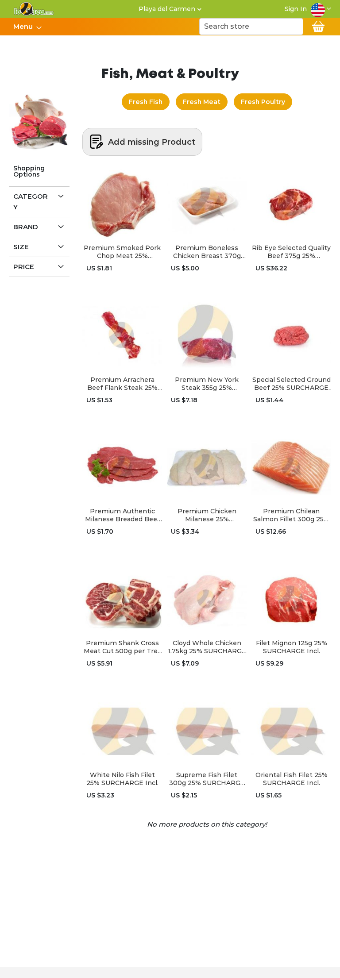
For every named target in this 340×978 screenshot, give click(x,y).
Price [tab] (23, 266)
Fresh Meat (201, 102)
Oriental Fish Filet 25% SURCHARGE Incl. (291, 779)
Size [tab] (21, 247)
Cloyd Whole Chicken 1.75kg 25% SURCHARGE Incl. (207, 647)
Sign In (296, 9)
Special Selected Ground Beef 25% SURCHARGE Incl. (291, 384)
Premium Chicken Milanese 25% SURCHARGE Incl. (207, 515)
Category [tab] (30, 201)
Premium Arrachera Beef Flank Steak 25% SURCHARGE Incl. (122, 384)
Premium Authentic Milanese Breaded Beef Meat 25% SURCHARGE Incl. (122, 515)
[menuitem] (25, 26)
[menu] (27, 26)
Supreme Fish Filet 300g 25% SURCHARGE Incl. (207, 779)
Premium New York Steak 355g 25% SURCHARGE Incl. (207, 384)
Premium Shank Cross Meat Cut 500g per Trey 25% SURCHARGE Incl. (122, 647)
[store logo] (33, 9)
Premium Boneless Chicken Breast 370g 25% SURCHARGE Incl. (207, 252)
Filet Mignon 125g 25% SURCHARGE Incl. (291, 647)
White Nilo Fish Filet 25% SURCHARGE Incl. (122, 779)
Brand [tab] (25, 227)
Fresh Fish (145, 102)
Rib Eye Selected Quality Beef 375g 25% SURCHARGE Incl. (291, 252)
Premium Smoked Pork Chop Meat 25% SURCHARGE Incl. (122, 252)
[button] (321, 9)
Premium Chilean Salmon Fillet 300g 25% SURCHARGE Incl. (291, 515)
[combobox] (251, 26)
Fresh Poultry (263, 102)
